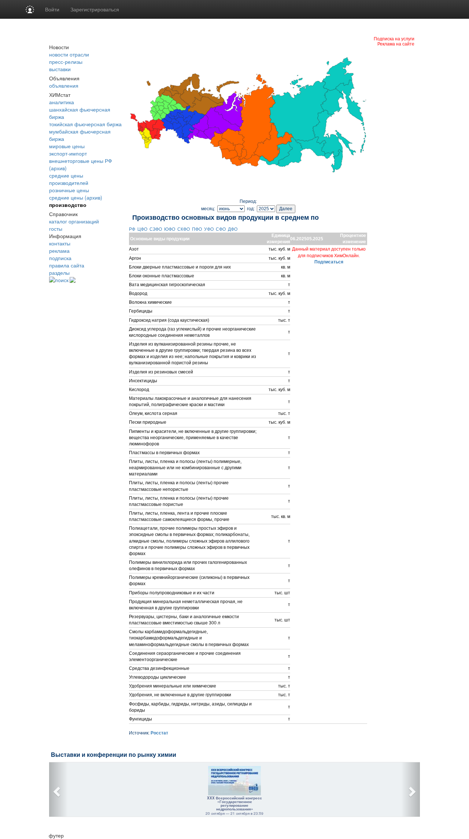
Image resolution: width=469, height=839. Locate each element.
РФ (132, 229)
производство (67, 204)
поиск (62, 280)
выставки (60, 69)
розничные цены (69, 190)
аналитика (61, 102)
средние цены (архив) (75, 197)
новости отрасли (69, 54)
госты (55, 228)
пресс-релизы (65, 61)
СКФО (184, 229)
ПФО (197, 229)
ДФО (233, 229)
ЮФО (170, 229)
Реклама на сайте (395, 43)
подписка (60, 258)
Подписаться (328, 262)
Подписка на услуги (394, 38)
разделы (59, 272)
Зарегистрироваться (94, 9)
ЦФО (142, 229)
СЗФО (156, 229)
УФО (209, 229)
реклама (59, 250)
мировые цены (67, 146)
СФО (221, 229)
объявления (63, 85)
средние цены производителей (68, 179)
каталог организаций (74, 221)
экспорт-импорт (68, 153)
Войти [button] (52, 9)
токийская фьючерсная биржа (85, 124)
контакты (59, 243)
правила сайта (66, 265)
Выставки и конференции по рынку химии (113, 755)
